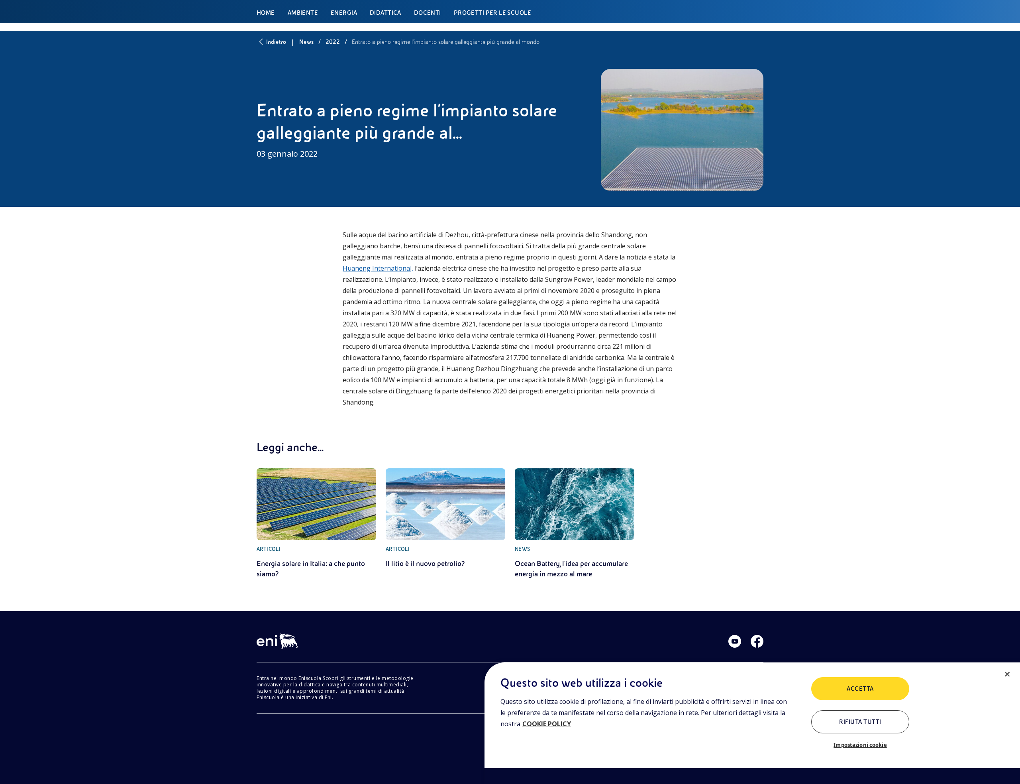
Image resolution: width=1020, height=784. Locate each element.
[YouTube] (734, 641)
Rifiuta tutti (860, 722)
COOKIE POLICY (546, 723)
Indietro (276, 42)
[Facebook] (757, 641)
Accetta (860, 689)
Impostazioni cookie (860, 745)
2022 (333, 42)
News (306, 42)
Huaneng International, (378, 268)
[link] (316, 523)
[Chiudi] (1007, 674)
